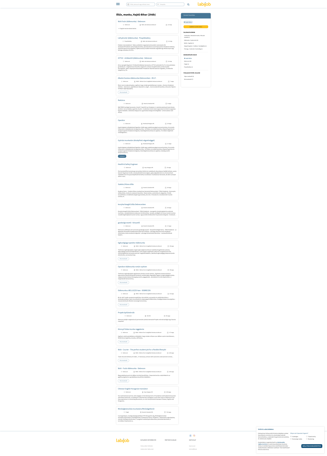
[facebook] (190, 435)
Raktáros (121, 100)
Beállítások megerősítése (312, 446)
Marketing (311, 439)
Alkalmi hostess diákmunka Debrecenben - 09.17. (137, 78)
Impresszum (192, 446)
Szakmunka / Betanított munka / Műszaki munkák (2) (194, 36)
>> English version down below (127, 28)
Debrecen (127, 24)
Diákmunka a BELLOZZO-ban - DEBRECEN (134, 290)
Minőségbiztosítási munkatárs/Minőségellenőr (136, 409)
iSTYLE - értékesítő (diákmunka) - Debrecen (135, 58)
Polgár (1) (186, 64)
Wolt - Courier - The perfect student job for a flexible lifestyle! (142, 349)
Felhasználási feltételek (147, 446)
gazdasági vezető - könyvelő (129, 222)
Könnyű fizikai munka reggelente (131, 329)
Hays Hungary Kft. (148, 167)
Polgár (127, 412)
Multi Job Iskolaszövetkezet (148, 24)
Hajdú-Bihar (188, 58)
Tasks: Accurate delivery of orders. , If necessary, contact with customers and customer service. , (145, 357)
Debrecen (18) (187, 61)
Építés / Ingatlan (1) (189, 43)
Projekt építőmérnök (126, 312)
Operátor (121, 120)
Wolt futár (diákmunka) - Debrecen (131, 21)
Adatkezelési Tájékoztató (147, 449)
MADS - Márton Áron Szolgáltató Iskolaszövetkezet (149, 81)
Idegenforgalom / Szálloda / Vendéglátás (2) (195, 46)
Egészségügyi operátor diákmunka (131, 243)
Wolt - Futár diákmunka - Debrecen (131, 368)
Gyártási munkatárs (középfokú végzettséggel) (136, 140)
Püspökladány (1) (188, 67)
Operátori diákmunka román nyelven (132, 266)
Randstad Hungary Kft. (148, 123)
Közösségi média (297, 439)
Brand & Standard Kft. (148, 103)
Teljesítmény (312, 436)
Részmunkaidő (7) (188, 79)
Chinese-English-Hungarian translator (133, 388)
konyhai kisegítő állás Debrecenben (132, 204)
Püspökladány (128, 41)
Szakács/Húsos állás (126, 184)
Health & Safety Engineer (128, 164)
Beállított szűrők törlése (196, 27)
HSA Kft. (149, 316)
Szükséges (295, 436)
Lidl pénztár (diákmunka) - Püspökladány (134, 38)
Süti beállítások (193, 449)
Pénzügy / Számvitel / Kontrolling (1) (193, 49)
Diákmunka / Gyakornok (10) (191, 40)
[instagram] (194, 435)
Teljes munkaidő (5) (189, 76)
